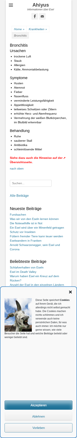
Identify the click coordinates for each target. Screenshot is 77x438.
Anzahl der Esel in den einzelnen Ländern (37, 284)
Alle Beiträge (19, 195)
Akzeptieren (39, 405)
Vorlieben (38, 428)
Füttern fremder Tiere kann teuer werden (36, 236)
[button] (70, 292)
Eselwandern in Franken (25, 240)
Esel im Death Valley (23, 271)
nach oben (17, 168)
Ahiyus (40, 5)
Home (19, 29)
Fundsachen (18, 214)
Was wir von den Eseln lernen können (34, 219)
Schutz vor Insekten (23, 232)
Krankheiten (38, 29)
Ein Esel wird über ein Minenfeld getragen (37, 227)
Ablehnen (38, 416)
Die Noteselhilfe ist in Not (26, 223)
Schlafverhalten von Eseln (27, 267)
